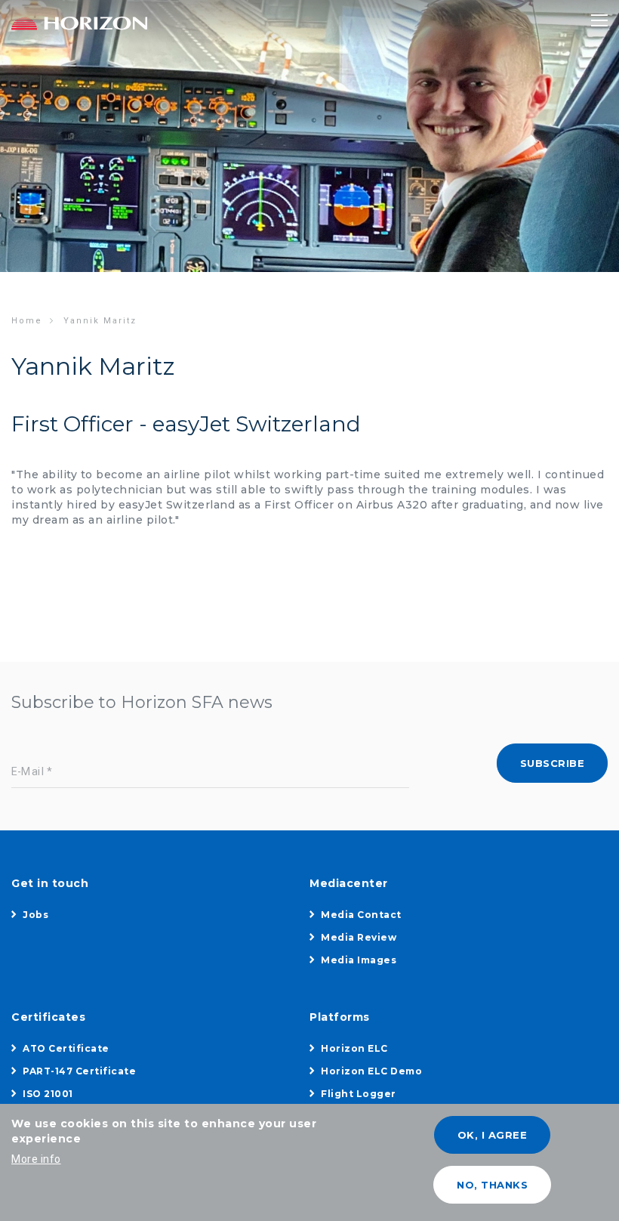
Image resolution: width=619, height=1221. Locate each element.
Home (26, 321)
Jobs (35, 914)
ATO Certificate (66, 1048)
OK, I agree (492, 1135)
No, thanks (492, 1185)
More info (36, 1159)
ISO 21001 (48, 1093)
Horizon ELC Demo (371, 1071)
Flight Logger (358, 1093)
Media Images (358, 960)
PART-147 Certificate (79, 1071)
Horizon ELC (354, 1048)
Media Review (358, 937)
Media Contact (361, 914)
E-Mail (28, 771)
